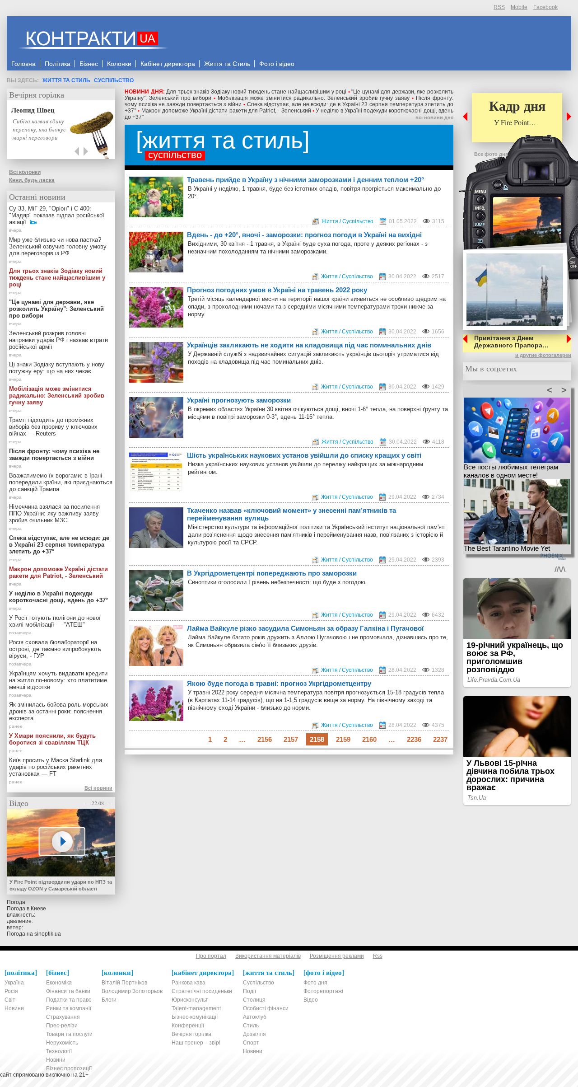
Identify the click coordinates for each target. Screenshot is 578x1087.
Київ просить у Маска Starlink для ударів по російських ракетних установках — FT (55, 767)
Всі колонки (25, 172)
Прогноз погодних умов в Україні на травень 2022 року (277, 290)
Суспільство (114, 80)
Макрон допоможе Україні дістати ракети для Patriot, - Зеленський (226, 111)
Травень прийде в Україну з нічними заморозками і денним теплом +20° (305, 179)
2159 (343, 739)
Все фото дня (491, 154)
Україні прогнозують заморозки (239, 400)
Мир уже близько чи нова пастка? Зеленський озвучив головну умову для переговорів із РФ (58, 246)
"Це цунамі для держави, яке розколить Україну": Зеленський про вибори (56, 309)
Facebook (545, 7)
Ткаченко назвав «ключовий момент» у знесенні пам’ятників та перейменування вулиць (291, 514)
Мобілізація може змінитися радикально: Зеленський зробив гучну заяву (314, 98)
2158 (317, 739)
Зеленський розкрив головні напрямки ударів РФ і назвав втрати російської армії (58, 340)
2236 (414, 739)
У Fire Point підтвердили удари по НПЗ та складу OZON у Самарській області (60, 885)
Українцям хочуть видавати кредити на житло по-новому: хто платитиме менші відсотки (58, 680)
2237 (440, 739)
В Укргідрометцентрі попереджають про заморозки (272, 573)
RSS (499, 7)
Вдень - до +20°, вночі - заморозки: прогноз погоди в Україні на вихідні (304, 235)
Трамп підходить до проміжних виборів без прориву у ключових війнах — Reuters (53, 427)
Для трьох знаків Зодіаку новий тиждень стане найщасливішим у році (256, 92)
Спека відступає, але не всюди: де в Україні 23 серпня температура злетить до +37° (59, 544)
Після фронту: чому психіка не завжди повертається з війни (54, 454)
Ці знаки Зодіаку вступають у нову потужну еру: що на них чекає (56, 368)
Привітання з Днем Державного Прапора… (511, 341)
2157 (291, 739)
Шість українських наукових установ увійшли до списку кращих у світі (304, 455)
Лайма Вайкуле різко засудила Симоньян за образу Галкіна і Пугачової (305, 628)
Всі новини (98, 788)
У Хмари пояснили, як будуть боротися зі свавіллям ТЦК (52, 739)
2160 (369, 739)
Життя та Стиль (66, 80)
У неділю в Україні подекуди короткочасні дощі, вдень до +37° (58, 597)
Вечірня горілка (36, 94)
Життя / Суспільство (347, 221)
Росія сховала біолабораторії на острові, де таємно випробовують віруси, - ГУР (55, 649)
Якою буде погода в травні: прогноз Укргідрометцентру (279, 683)
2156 (264, 739)
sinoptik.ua (47, 934)
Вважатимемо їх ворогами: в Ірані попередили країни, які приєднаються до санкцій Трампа (60, 482)
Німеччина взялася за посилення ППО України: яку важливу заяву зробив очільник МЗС (54, 513)
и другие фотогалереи (543, 355)
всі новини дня (434, 117)
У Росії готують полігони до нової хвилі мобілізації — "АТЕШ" (55, 621)
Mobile (519, 7)
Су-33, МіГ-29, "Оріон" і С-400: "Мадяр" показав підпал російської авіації (56, 215)
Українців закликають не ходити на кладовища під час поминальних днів (309, 345)
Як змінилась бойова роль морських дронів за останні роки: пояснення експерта (58, 711)
